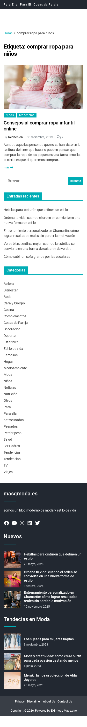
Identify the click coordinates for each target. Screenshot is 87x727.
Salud (8, 439)
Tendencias (26, 115)
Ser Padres (12, 446)
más (6, 167)
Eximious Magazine (64, 710)
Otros (8, 400)
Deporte (9, 336)
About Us (49, 701)
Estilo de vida (13, 349)
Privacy (20, 701)
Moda (8, 374)
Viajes (8, 472)
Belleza (9, 284)
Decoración (12, 329)
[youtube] (14, 523)
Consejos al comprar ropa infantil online (39, 126)
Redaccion (15, 137)
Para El (25, 4)
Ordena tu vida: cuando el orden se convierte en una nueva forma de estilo (50, 576)
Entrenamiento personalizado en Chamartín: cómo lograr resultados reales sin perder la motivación (50, 597)
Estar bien (11, 342)
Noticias (10, 387)
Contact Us (65, 701)
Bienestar (11, 290)
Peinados (11, 426)
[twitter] (37, 523)
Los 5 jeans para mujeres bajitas (49, 639)
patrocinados (14, 420)
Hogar (8, 362)
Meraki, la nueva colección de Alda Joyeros (50, 677)
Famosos (11, 355)
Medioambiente (15, 368)
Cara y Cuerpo (14, 303)
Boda (8, 297)
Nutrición (10, 394)
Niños (10, 115)
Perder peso (13, 433)
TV (6, 465)
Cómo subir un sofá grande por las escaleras (37, 257)
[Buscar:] (34, 182)
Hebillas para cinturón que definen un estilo (36, 210)
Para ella (10, 413)
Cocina (9, 310)
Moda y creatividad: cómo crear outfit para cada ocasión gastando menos (52, 658)
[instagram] (22, 523)
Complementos (15, 316)
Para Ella (11, 4)
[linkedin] (30, 523)
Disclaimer (34, 701)
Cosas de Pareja (46, 4)
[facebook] (6, 523)
